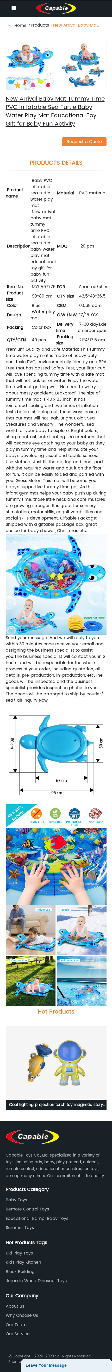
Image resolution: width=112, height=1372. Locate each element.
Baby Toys (16, 1200)
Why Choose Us (22, 1315)
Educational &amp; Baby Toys (37, 1218)
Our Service (18, 1334)
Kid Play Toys (19, 1253)
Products (40, 25)
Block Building (20, 1272)
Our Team (16, 1324)
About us (15, 1306)
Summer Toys (20, 1228)
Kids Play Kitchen (23, 1262)
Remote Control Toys (27, 1209)
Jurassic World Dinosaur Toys (36, 1281)
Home (20, 25)
